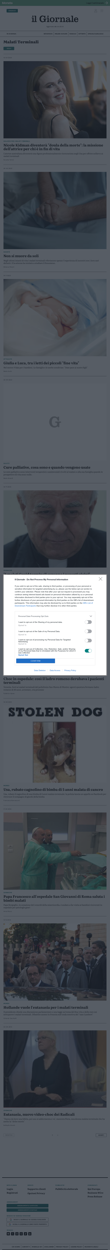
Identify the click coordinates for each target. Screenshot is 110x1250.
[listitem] (55, 616)
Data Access (55, 670)
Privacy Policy (70, 670)
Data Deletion (40, 670)
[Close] (101, 579)
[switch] (88, 622)
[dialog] (55, 625)
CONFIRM (36, 661)
